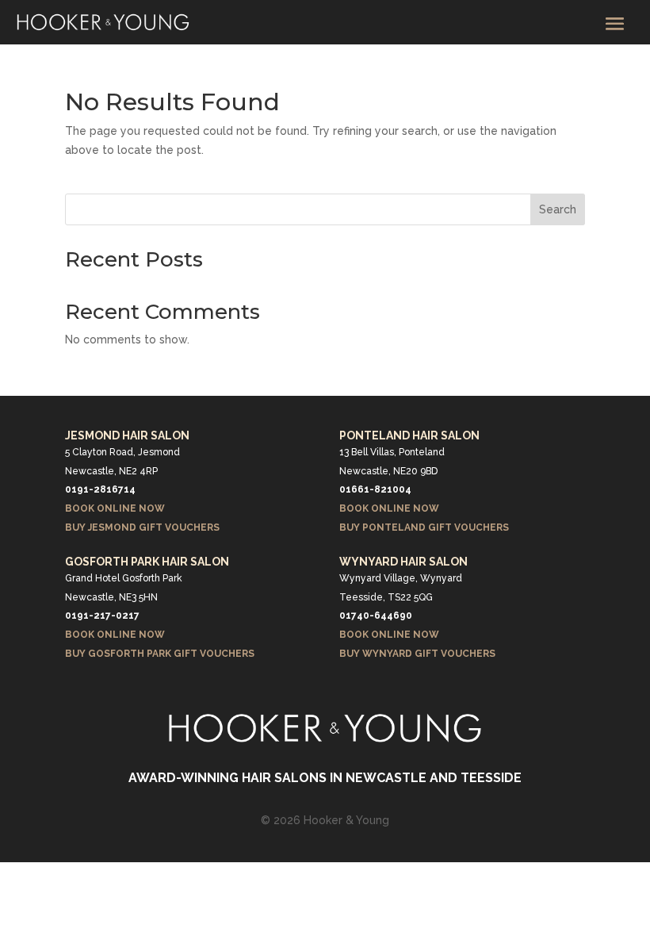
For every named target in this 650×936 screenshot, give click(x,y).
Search (557, 209)
